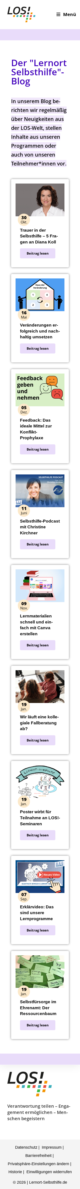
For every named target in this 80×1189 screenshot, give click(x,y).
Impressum (52, 1147)
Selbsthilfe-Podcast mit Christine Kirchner (40, 527)
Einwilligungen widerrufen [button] (49, 1172)
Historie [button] (15, 1172)
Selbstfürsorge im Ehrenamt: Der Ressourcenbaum (38, 1007)
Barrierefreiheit (38, 1155)
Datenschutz (26, 1147)
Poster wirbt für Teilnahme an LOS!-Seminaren (40, 817)
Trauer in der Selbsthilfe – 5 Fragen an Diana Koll (39, 236)
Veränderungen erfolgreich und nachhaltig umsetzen (40, 331)
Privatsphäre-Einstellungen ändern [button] (38, 1164)
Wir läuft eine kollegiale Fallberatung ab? (39, 723)
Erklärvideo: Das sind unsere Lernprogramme (37, 913)
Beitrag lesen (38, 253)
